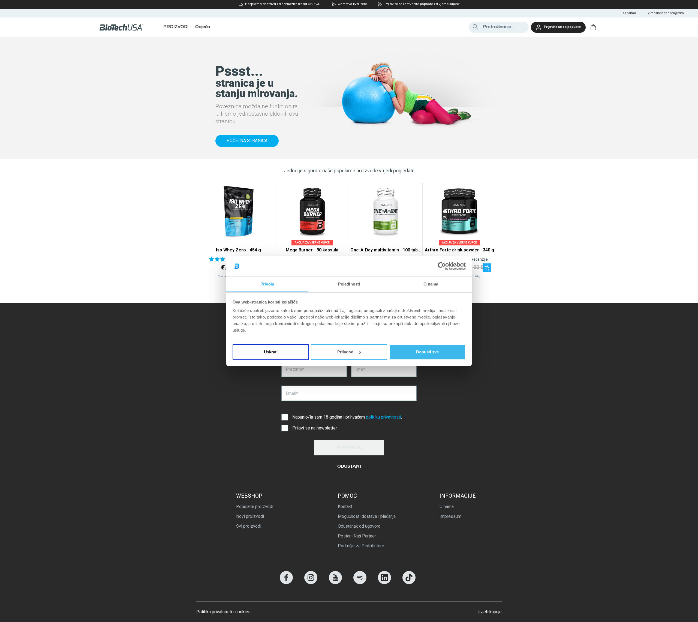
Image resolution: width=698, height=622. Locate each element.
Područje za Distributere (361, 545)
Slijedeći (489, 232)
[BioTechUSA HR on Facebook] (286, 582)
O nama (629, 13)
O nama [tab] (430, 284)
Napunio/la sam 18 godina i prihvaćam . (347, 417)
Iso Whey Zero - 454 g (238, 250)
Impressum (450, 516)
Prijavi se (349, 448)
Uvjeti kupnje (490, 611)
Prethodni (209, 232)
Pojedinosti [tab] (349, 284)
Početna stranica (247, 140)
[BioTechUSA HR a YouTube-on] (335, 582)
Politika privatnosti (214, 611)
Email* (292, 393)
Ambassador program (666, 13)
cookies (243, 611)
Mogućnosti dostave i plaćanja (367, 516)
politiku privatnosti (383, 417)
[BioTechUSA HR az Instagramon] (310, 582)
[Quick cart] (487, 267)
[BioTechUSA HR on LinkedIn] (384, 582)
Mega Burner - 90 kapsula (312, 250)
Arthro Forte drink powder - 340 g (459, 250)
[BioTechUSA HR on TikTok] (409, 582)
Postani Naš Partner (357, 536)
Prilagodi (345, 352)
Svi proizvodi (248, 526)
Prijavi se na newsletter (314, 428)
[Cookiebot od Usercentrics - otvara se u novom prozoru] (442, 266)
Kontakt (345, 506)
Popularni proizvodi (254, 506)
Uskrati (271, 352)
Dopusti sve (427, 352)
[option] (238, 232)
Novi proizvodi (250, 516)
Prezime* (295, 369)
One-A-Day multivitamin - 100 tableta (388, 250)
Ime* (360, 369)
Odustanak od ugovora (359, 526)
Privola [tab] (267, 284)
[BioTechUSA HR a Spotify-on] (359, 582)
